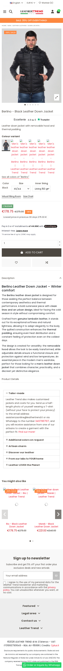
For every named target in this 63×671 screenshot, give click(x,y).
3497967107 (42, 421)
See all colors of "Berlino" (15, 177)
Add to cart (34, 252)
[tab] (31, 278)
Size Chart (28, 196)
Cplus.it (55, 645)
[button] (25, 104)
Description (8, 278)
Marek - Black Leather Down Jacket (46, 525)
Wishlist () (47, 2)
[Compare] (27, 498)
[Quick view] (27, 503)
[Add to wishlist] (16, 262)
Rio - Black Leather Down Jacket (16, 525)
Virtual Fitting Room (11, 196)
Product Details (10, 379)
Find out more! (27, 431)
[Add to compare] (46, 262)
